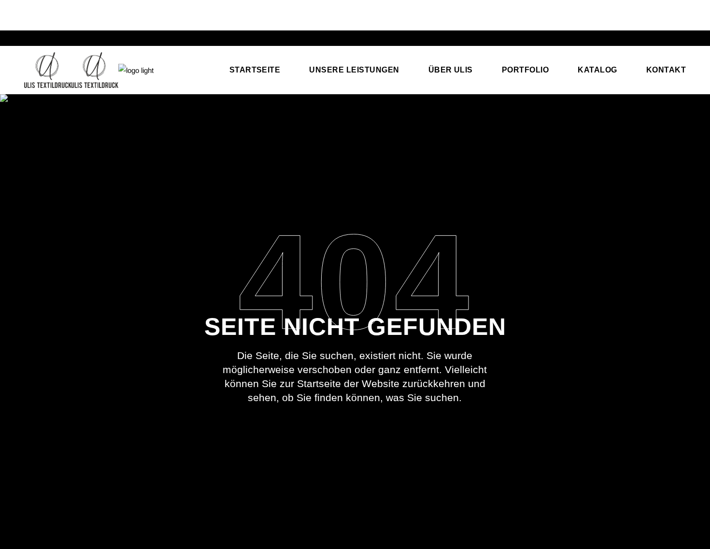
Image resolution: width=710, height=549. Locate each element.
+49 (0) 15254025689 (59, 11)
